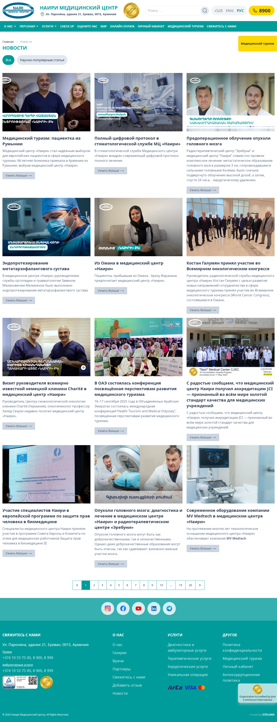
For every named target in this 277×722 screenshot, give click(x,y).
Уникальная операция (188, 674)
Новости (120, 693)
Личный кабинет (238, 666)
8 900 (37, 657)
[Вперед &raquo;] (200, 585)
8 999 (48, 657)
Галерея (120, 652)
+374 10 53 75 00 (16, 657)
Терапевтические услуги (190, 658)
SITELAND (268, 714)
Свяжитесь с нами (129, 677)
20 (190, 585)
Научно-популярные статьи (42, 60)
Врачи (118, 660)
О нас (117, 644)
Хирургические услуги (188, 666)
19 (180, 585)
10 (161, 585)
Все (8, 60)
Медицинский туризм (242, 658)
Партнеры (122, 668)
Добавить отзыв (127, 685)
